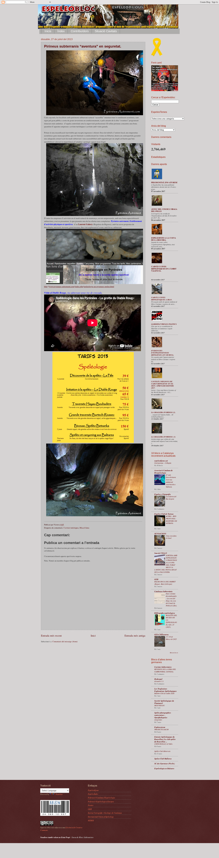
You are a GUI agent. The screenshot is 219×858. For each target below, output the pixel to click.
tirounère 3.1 (159, 681)
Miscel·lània (84, 527)
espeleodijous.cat (161, 460)
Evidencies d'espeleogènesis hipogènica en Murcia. (162, 352)
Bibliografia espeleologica (164, 613)
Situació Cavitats (106, 31)
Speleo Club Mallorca (162, 758)
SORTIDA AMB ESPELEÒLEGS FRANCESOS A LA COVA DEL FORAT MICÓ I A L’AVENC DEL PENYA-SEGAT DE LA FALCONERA (165, 563)
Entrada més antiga (135, 635)
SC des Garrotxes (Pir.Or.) (164, 763)
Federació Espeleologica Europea (101, 801)
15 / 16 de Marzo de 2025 (171, 637)
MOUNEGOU (159, 705)
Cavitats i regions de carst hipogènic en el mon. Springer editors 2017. (162, 384)
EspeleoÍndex (93, 794)
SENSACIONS (160, 533)
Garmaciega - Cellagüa (162, 463)
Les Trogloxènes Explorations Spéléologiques (165, 689)
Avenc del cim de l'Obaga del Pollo (164, 210)
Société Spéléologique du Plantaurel (164, 701)
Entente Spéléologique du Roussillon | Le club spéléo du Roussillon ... (164, 739)
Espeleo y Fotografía (162, 494)
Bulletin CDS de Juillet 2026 (164, 693)
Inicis (48, 31)
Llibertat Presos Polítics (164, 324)
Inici (93, 635)
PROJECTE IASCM (161, 729)
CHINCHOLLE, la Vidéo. (163, 744)
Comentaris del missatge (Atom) (64, 641)
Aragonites (158, 720)
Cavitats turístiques (71, 527)
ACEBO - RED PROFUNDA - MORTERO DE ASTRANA (171, 519)
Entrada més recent (51, 635)
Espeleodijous (93, 790)
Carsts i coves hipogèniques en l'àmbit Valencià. (163, 268)
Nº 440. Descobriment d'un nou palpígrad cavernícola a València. (171, 481)
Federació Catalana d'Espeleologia (101, 797)
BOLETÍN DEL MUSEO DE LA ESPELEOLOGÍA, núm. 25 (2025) (171, 621)
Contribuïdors (80, 31)
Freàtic (91, 805)
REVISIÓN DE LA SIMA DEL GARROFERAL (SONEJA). (165, 670)
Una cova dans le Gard (171, 537)
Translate (59, 794)
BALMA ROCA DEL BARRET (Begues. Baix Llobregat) (165, 582)
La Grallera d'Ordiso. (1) (163, 436)
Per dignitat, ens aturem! (164, 182)
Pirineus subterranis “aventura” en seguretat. (82, 46)
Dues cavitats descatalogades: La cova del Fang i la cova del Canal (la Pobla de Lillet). (171, 599)
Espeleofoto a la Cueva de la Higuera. (163, 239)
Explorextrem (159, 727)
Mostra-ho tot (174, 653)
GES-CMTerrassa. (161, 634)
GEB (156, 579)
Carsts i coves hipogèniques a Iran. (161, 298)
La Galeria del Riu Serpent (171, 497)
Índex (61, 31)
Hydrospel (158, 679)
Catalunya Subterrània (163, 591)
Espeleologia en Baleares (164, 768)
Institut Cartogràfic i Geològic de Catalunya (105, 813)
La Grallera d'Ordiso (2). (163, 412)
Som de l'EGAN (160, 553)
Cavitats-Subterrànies (163, 667)
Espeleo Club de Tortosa (163, 514)
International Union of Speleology (101, 816)
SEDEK (91, 820)
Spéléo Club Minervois (162, 751)
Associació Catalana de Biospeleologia (163, 471)
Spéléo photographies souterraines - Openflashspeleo (162, 715)
